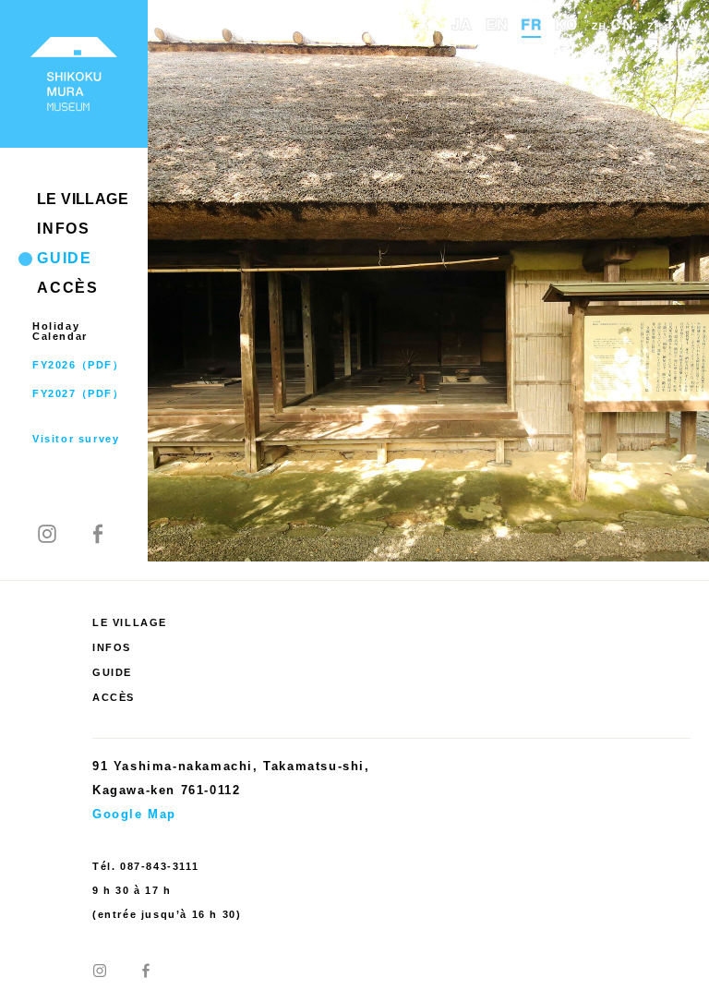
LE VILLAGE (82, 199)
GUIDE (64, 258)
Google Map (134, 814)
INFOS (63, 228)
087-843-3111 (159, 866)
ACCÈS (68, 288)
